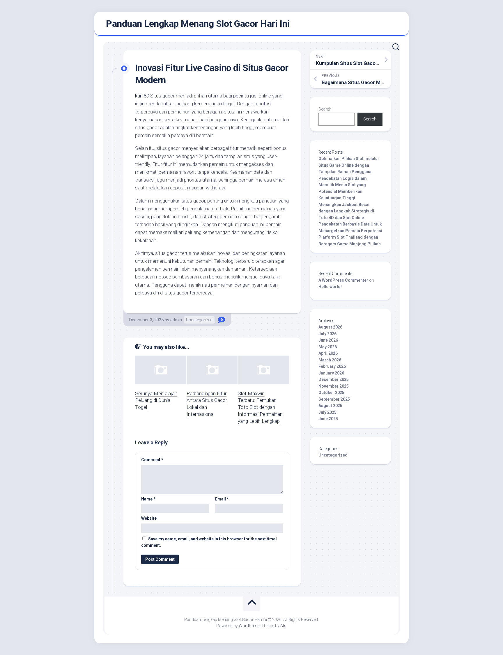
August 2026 (330, 327)
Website (149, 518)
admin (176, 319)
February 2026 (332, 366)
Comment (152, 459)
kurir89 (142, 96)
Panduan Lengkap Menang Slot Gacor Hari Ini (198, 23)
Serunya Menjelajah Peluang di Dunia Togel (156, 400)
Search (325, 109)
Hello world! (330, 286)
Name (148, 499)
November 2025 (333, 386)
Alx (283, 625)
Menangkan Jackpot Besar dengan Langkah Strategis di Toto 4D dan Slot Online (346, 211)
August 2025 (330, 405)
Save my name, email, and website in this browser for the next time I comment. (209, 542)
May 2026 (327, 347)
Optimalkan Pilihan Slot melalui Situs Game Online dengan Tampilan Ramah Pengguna (348, 165)
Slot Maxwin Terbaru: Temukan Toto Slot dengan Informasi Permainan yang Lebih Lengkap (260, 407)
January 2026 (331, 373)
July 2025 (327, 412)
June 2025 (328, 418)
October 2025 (331, 392)
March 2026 (329, 360)
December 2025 (333, 379)
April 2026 (328, 353)
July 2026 (327, 333)
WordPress (249, 625)
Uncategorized (199, 319)
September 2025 (334, 399)
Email (222, 499)
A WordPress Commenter (343, 280)
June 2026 (328, 340)
